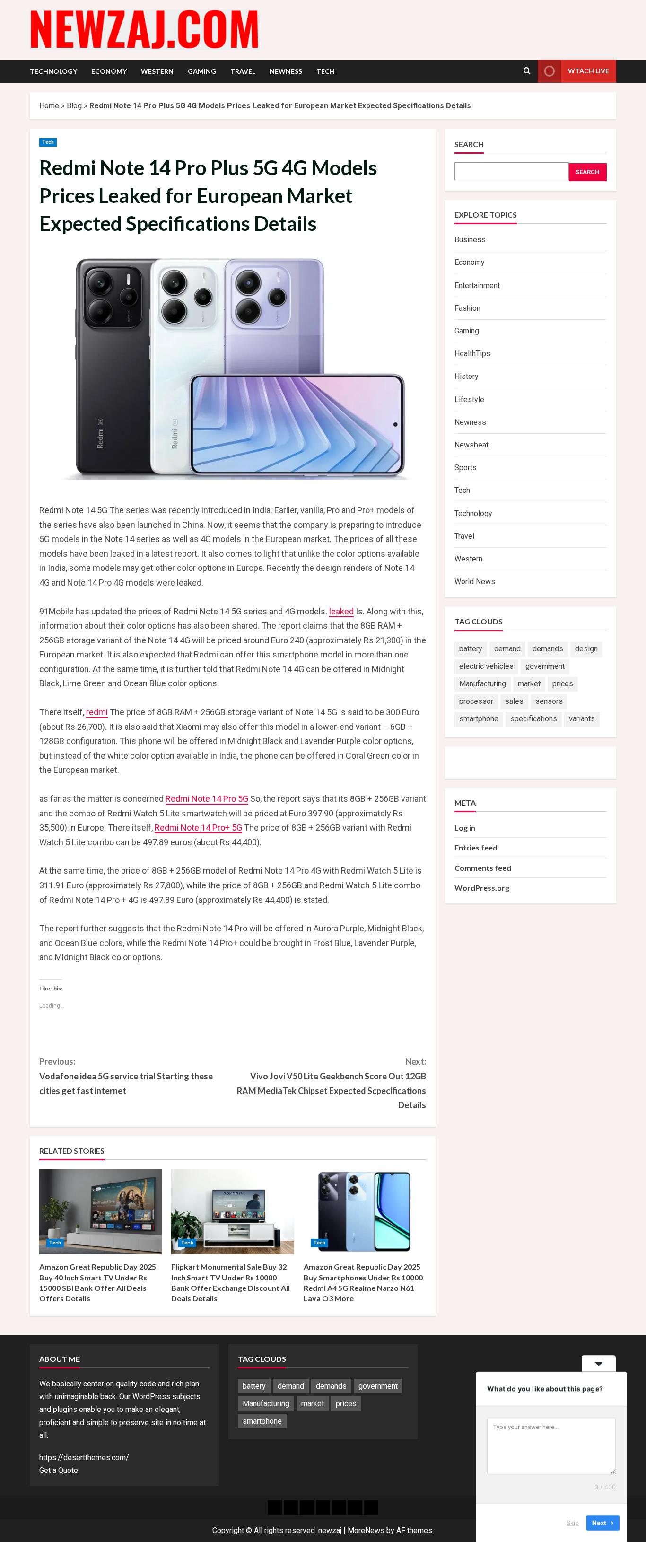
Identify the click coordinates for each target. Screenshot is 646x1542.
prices (562, 683)
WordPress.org (481, 887)
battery (470, 648)
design (586, 648)
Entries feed (476, 847)
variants (582, 718)
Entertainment (477, 285)
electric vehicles (486, 666)
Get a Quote (58, 1470)
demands (548, 648)
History (466, 376)
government (545, 666)
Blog (74, 105)
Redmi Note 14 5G (73, 510)
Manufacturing (482, 683)
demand (507, 648)
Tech (325, 71)
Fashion (467, 308)
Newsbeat (471, 444)
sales (514, 701)
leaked (341, 611)
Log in (464, 827)
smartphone (478, 718)
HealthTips (472, 353)
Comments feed (482, 867)
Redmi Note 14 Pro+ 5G (198, 827)
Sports (465, 467)
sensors (549, 701)
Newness (286, 71)
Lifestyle (469, 399)
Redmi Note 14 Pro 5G (207, 799)
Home (49, 105)
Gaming (202, 71)
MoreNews (366, 1530)
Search (469, 144)
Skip (573, 1522)
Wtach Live (588, 71)
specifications (533, 718)
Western (157, 71)
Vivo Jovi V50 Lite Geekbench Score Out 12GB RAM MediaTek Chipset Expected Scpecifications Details (331, 1083)
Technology (53, 71)
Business (470, 239)
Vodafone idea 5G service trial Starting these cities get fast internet (126, 1075)
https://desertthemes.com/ (84, 1457)
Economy (109, 71)
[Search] (527, 70)
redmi (97, 712)
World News (474, 581)
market (529, 683)
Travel (242, 71)
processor (476, 701)
